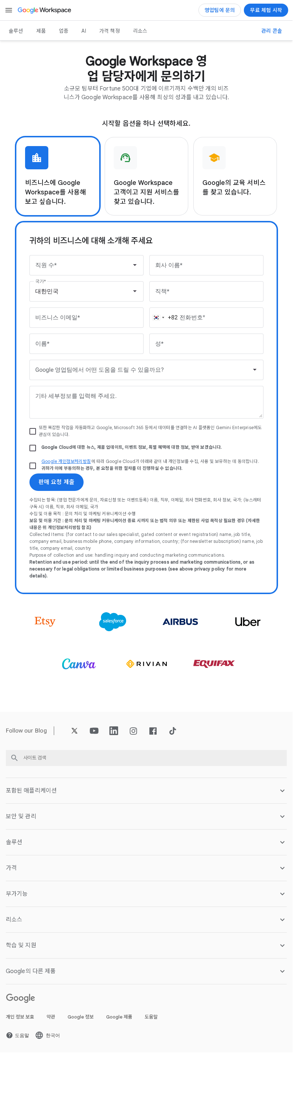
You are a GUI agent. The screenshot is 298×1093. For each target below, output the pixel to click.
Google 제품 (119, 1017)
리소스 (140, 31)
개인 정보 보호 (20, 1017)
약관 (51, 1017)
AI (83, 31)
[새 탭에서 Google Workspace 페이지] (44, 10)
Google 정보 (81, 1017)
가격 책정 (109, 31)
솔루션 (16, 31)
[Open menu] (8, 10)
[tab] (57, 176)
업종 (63, 31)
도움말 (151, 1017)
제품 (41, 31)
